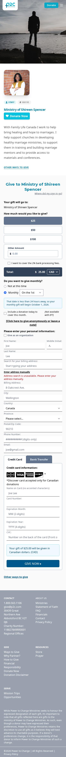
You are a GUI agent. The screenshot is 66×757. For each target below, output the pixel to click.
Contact (40, 618)
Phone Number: (12, 434)
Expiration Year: (15, 521)
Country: (8, 403)
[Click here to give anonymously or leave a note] (33, 323)
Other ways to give (16, 167)
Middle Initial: (54, 341)
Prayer (40, 656)
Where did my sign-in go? (48, 193)
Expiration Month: (16, 508)
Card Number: (14, 498)
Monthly (13, 292)
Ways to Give (11, 652)
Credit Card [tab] (15, 459)
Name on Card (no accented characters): (28, 488)
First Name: (10, 341)
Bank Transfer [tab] (39, 459)
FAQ (38, 610)
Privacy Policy (44, 622)
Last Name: (10, 351)
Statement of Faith (47, 607)
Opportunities (12, 697)
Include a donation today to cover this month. (33, 313)
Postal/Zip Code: (12, 423)
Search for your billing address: (21, 361)
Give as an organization (20, 335)
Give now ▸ (33, 563)
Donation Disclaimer (16, 675)
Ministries (42, 603)
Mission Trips (12, 693)
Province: (9, 413)
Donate (51, 5)
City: (6, 392)
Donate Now (19, 116)
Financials (41, 614)
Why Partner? (12, 656)
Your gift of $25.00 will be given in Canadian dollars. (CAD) (29, 550)
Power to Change (21, 750)
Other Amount (16, 248)
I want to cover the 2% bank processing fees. (36, 263)
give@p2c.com (12, 607)
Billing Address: (12, 382)
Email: (7, 444)
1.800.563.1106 (13, 603)
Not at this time (16, 286)
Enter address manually (17, 371)
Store (39, 652)
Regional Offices (14, 633)
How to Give (11, 659)
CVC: (9, 532)
